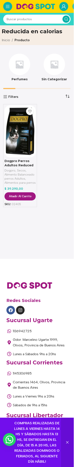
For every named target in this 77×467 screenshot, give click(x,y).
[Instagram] (20, 310)
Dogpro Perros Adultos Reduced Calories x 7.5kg (18, 165)
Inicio (6, 40)
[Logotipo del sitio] (35, 6)
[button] (9, 439)
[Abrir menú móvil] (7, 6)
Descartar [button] (67, 442)
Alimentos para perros (20, 182)
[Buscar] (66, 19)
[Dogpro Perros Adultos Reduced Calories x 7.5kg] (20, 131)
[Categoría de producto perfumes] (19, 69)
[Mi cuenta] (63, 6)
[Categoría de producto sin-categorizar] (54, 69)
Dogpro (9, 170)
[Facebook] (10, 310)
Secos (21, 170)
